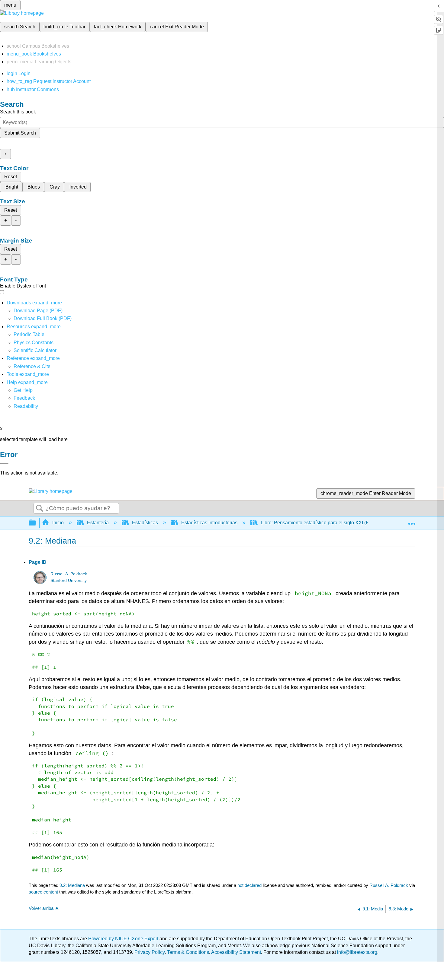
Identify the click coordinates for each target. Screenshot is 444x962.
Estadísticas (145, 522)
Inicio (58, 522)
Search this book (18, 111)
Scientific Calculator (35, 350)
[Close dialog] (4, 463)
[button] (24, 398)
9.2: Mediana (72, 885)
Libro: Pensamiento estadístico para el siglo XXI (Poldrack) (323, 522)
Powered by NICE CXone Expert (123, 938)
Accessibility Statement (236, 952)
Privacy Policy (149, 952)
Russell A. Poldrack (68, 574)
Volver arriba (41, 908)
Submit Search (20, 132)
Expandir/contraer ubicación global (411, 520)
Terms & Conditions (188, 952)
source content (43, 891)
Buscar (40, 508)
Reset (10, 176)
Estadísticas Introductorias (209, 522)
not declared (250, 885)
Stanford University (68, 580)
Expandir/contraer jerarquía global (36, 523)
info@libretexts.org (356, 952)
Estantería (98, 522)
